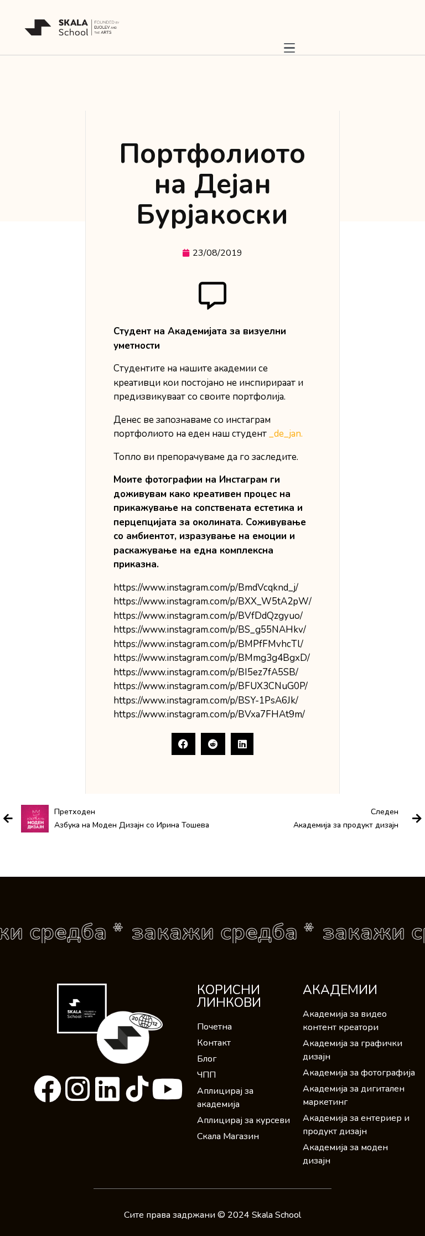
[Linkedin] (107, 1089)
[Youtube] (167, 1089)
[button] (184, 744)
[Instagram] (77, 1089)
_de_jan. (286, 433)
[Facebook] (47, 1089)
